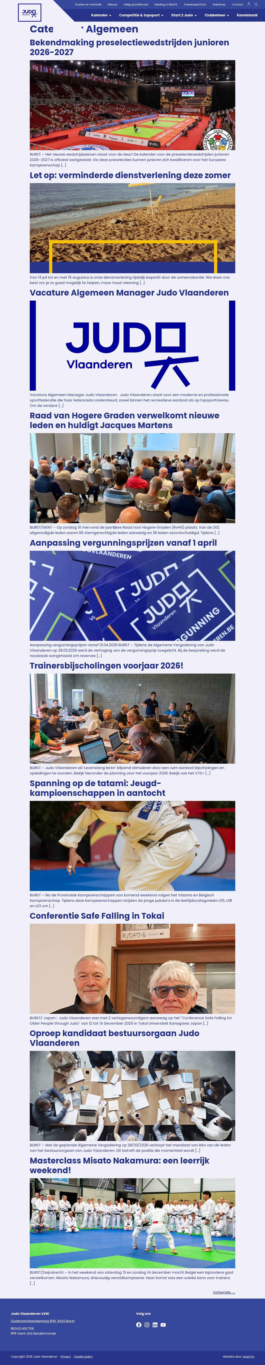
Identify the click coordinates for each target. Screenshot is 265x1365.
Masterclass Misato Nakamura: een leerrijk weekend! (119, 1165)
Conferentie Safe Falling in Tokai (97, 916)
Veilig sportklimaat (135, 4)
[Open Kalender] (110, 15)
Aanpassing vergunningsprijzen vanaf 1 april (123, 543)
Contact (237, 4)
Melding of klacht (166, 4)
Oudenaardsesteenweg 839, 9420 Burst (43, 1321)
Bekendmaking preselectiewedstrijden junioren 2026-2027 (129, 47)
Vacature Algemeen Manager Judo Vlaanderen (129, 292)
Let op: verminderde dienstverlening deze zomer (130, 175)
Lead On (248, 1357)
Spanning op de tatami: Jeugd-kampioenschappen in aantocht (97, 788)
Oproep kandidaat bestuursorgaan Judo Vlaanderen (114, 1038)
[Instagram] (147, 1325)
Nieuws (112, 4)
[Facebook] (139, 1325)
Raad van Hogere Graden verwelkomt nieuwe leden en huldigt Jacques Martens (124, 420)
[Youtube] (163, 1325)
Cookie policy (83, 1357)
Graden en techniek (88, 4)
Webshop (219, 4)
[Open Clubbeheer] (228, 15)
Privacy (65, 1357)
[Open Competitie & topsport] (162, 15)
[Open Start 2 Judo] (195, 15)
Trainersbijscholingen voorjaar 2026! (107, 665)
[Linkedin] (155, 1325)
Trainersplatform (195, 4)
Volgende (224, 1292)
